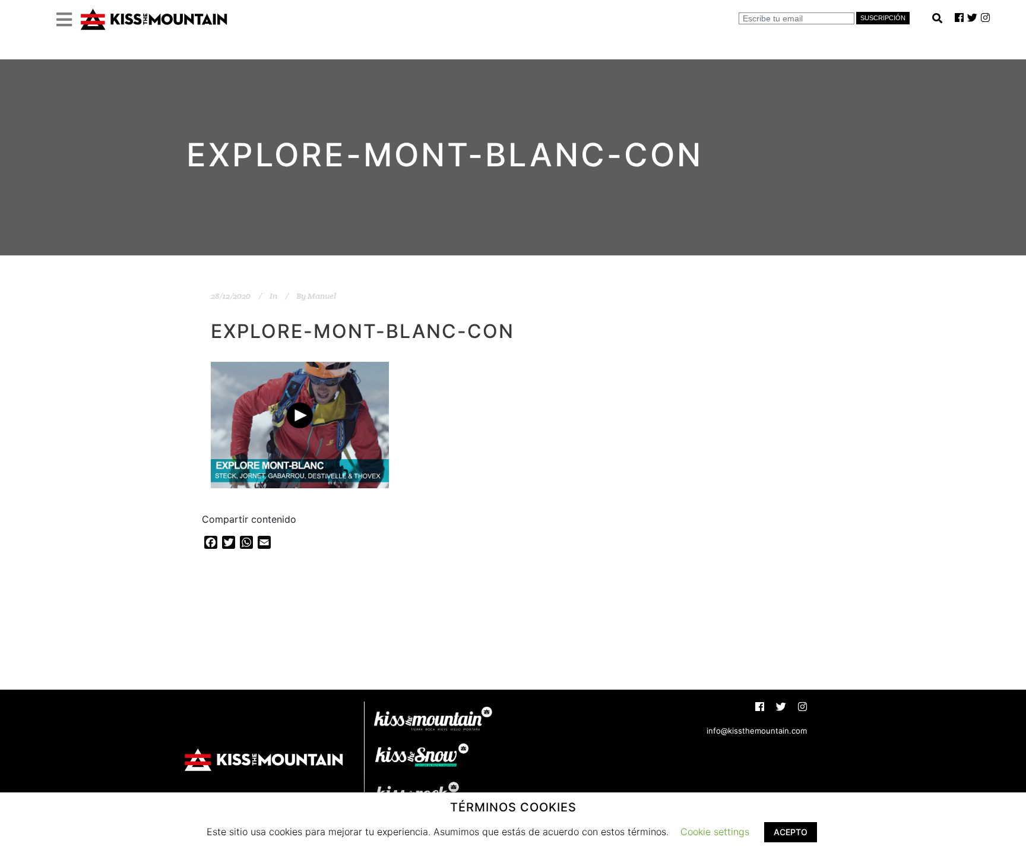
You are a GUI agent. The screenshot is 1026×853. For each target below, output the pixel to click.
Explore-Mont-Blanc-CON (362, 331)
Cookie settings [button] (714, 832)
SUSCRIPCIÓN (882, 17)
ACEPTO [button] (791, 832)
